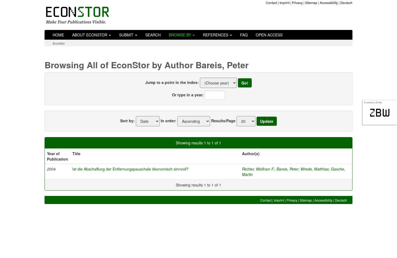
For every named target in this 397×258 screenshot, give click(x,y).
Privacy (297, 2)
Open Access (269, 35)
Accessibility (329, 2)
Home (58, 35)
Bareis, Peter (287, 169)
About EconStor (90, 35)
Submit (126, 35)
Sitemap (311, 2)
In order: (168, 120)
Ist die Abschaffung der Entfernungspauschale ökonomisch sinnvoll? (130, 169)
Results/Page (223, 120)
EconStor (59, 43)
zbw (379, 113)
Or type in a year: (188, 94)
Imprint (285, 2)
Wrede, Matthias (315, 169)
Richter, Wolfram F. (258, 169)
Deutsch (346, 2)
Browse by (180, 35)
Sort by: (127, 120)
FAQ (244, 35)
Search (153, 35)
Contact (271, 2)
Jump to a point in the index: (172, 82)
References (216, 35)
